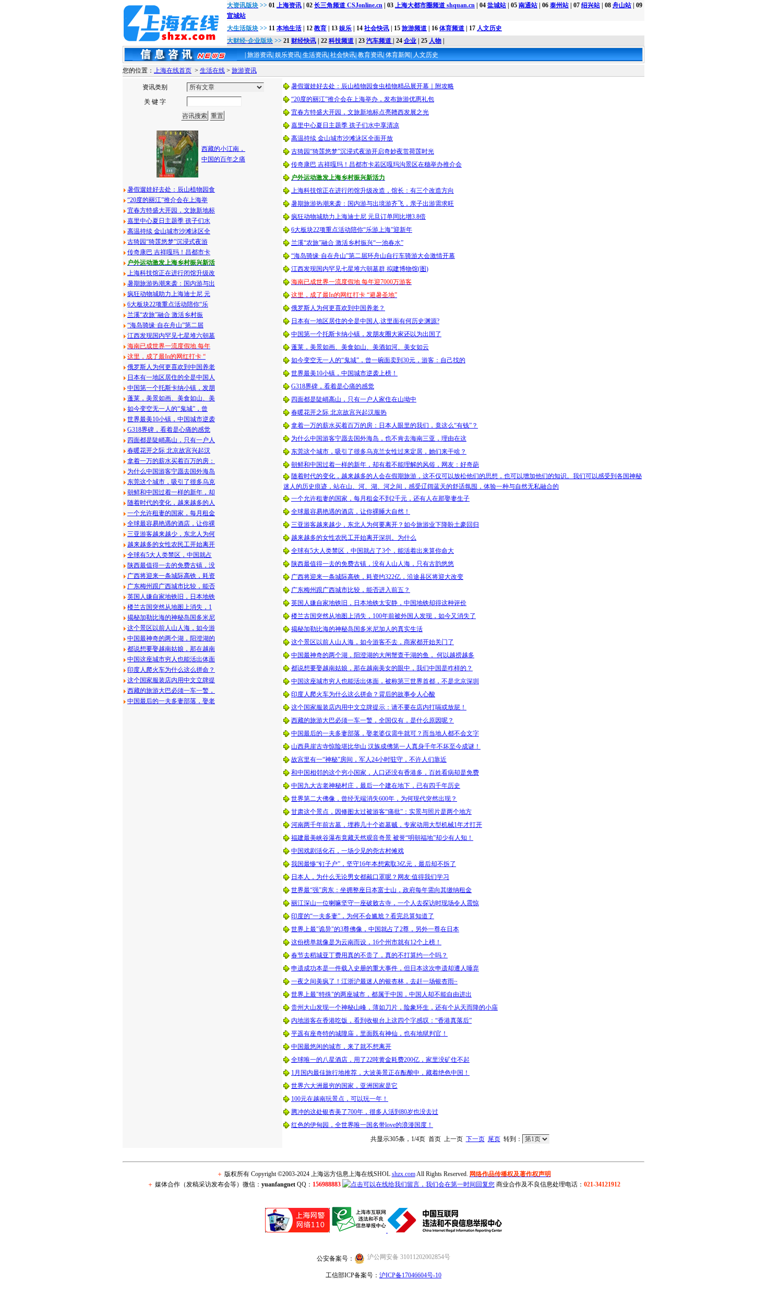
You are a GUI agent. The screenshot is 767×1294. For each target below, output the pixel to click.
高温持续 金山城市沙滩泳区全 (168, 231)
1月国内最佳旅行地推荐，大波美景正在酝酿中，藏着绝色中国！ (380, 1072)
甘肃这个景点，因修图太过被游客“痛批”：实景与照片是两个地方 (381, 811)
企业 (410, 40)
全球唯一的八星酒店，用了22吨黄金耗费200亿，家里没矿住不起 (380, 1059)
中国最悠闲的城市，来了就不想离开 (341, 1046)
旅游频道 (414, 28)
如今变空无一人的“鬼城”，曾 (167, 408)
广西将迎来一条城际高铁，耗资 (171, 575)
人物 (435, 40)
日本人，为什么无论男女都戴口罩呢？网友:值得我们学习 (370, 877)
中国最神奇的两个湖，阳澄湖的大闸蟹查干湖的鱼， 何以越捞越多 (382, 655)
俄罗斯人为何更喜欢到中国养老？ (338, 308)
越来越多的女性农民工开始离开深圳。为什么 (353, 537)
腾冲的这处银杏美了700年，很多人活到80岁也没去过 (364, 1111)
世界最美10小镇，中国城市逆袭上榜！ (344, 373)
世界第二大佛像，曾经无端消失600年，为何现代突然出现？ (374, 798)
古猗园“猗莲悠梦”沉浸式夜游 (167, 241)
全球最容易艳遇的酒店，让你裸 (171, 523)
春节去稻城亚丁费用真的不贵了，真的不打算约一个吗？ (369, 955)
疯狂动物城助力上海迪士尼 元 (168, 294)
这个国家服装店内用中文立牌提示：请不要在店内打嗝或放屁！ (378, 707)
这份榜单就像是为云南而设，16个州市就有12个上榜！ (366, 942)
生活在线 (212, 70)
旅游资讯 (244, 70)
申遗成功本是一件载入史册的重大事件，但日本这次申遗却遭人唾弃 (385, 968)
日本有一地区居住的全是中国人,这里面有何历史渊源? (365, 321)
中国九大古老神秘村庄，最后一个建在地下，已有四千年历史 (375, 785)
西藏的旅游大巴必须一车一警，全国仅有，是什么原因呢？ (372, 720)
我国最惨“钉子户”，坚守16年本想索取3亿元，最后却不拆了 (373, 864)
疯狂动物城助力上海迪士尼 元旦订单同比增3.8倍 (358, 216)
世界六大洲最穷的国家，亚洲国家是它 (344, 1085)
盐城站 (496, 5)
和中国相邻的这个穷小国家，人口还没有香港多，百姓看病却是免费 (385, 772)
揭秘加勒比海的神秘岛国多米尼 (171, 617)
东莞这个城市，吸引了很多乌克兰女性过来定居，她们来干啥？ (378, 451)
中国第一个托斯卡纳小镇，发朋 (171, 387)
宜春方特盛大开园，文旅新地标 (171, 210)
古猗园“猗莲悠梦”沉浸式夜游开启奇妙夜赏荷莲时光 (362, 151)
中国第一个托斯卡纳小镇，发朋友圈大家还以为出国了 (366, 334)
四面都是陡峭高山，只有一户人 (171, 440)
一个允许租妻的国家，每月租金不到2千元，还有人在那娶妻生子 (380, 498)
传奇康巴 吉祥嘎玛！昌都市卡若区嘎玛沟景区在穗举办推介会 (376, 164)
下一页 (475, 1139)
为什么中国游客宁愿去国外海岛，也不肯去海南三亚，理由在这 (378, 438)
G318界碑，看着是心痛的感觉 (168, 429)
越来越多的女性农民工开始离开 (171, 544)
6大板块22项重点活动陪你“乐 (167, 304)
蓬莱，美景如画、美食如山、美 (171, 398)
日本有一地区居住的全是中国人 (171, 377)
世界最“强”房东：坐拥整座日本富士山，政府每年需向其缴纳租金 (381, 890)
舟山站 (622, 5)
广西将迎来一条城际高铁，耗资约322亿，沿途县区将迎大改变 (377, 576)
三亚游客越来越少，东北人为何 (171, 534)
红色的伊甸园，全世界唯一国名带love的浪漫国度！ (362, 1125)
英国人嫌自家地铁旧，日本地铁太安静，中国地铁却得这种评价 (378, 603)
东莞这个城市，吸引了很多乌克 (171, 481)
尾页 (494, 1139)
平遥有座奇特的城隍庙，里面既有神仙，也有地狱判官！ (369, 1033)
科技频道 (341, 40)
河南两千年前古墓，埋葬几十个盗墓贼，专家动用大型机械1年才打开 (386, 824)
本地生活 (289, 28)
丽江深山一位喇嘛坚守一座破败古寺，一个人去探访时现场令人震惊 (385, 903)
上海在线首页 (172, 70)
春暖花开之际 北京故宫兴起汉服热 (339, 412)
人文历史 (489, 28)
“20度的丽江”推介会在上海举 (167, 200)
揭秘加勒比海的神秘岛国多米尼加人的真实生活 (357, 629)
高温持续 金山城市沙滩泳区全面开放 (342, 138)
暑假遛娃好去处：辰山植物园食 (171, 189)
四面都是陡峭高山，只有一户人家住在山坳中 (353, 399)
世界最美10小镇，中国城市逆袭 (171, 419)
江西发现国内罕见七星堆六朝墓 (171, 335)
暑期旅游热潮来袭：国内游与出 (171, 283)
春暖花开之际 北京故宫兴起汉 (168, 450)
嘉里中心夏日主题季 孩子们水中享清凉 (345, 125)
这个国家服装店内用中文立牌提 (171, 680)
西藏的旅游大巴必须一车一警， (171, 690)
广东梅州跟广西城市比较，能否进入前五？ (350, 589)
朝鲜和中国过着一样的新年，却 (171, 492)
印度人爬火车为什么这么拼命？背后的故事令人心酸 (363, 694)
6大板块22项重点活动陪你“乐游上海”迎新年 (351, 229)
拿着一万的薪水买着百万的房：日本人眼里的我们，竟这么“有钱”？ (384, 425)
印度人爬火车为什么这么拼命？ (171, 669)
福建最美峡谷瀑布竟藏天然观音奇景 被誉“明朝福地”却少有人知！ (382, 837)
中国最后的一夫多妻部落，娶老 (171, 701)
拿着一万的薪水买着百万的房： (171, 461)
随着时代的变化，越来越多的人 (171, 502)
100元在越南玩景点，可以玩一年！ (339, 1098)
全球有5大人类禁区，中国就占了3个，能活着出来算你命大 (372, 550)
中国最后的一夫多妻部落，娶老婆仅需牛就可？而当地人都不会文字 (385, 733)
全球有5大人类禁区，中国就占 (169, 555)
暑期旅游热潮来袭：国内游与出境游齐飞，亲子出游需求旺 (372, 203)
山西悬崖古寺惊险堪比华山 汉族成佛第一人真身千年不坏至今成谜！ (386, 746)
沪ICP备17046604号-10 (410, 1275)
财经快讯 (303, 40)
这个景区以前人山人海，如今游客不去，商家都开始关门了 (372, 642)
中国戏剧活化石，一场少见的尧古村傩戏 (347, 850)
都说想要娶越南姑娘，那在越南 (171, 648)
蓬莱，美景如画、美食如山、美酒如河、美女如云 (360, 347)
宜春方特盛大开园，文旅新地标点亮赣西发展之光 (360, 112)
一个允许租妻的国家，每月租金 (171, 513)
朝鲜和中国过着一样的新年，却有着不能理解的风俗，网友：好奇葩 (385, 464)
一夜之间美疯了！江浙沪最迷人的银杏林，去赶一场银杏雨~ (374, 981)
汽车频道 (379, 40)
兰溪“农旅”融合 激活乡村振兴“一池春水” (347, 242)
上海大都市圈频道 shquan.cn (435, 5)
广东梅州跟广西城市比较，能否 (171, 586)
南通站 (528, 5)
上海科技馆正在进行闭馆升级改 (171, 273)
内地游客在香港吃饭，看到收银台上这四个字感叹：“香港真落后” (381, 1020)
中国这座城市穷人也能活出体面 (171, 659)
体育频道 (451, 28)
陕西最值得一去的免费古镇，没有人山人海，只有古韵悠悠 (372, 563)
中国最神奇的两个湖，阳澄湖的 (171, 638)
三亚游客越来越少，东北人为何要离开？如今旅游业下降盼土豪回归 (385, 524)
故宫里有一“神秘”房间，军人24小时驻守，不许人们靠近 (369, 759)
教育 (320, 28)
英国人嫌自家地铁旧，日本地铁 (171, 596)
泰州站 (559, 5)
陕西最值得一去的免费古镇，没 (171, 565)
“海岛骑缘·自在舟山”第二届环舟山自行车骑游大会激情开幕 (373, 255)
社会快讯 (376, 28)
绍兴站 (590, 5)
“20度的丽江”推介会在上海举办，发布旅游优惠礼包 (362, 99)
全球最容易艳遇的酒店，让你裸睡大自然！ (350, 511)
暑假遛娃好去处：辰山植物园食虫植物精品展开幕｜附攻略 (372, 86)
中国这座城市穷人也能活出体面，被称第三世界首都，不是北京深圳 (385, 681)
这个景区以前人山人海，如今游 (171, 628)
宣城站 (236, 15)
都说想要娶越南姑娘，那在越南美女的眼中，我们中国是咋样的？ (382, 668)
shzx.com (403, 1174)
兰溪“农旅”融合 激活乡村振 (165, 314)
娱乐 (345, 28)
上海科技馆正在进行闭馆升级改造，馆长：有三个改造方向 (372, 190)
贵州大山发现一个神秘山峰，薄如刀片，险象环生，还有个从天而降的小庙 (394, 1007)
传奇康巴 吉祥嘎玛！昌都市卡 (168, 252)
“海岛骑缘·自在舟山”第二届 (165, 325)
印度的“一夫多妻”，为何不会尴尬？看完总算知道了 (362, 916)
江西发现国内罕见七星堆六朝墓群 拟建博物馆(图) (359, 268)
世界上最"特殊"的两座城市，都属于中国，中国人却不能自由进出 (381, 994)
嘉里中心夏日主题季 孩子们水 (168, 220)
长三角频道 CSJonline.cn (348, 5)
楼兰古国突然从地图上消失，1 (169, 607)
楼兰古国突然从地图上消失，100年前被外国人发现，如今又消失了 (383, 616)
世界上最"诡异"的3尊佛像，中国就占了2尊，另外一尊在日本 (375, 929)
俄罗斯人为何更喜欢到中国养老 (171, 367)
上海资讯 (289, 5)
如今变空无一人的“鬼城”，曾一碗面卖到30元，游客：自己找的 (378, 360)
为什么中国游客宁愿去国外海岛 (171, 471)
